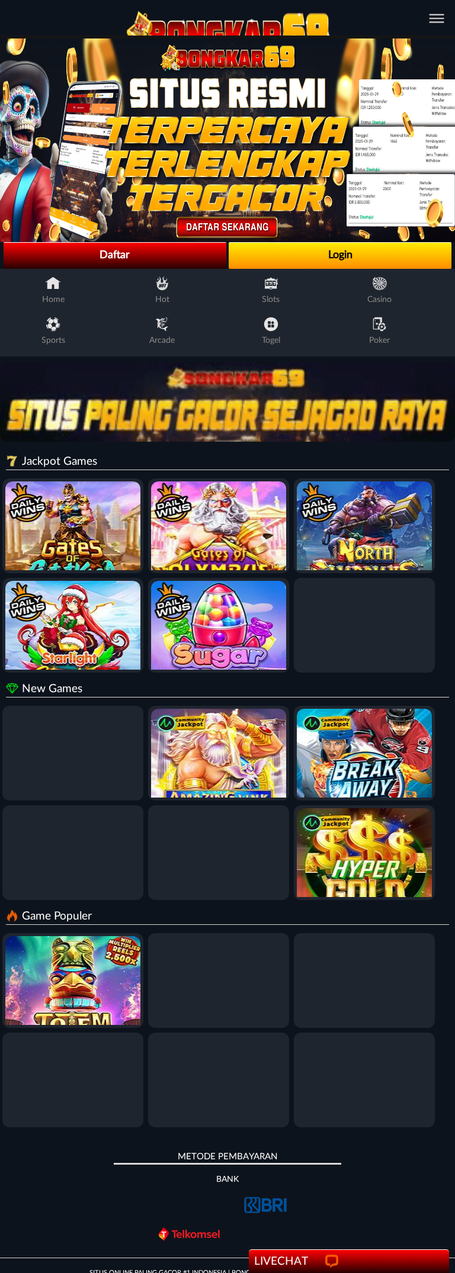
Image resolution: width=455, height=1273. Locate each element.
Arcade (162, 340)
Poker (379, 340)
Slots (271, 299)
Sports (53, 340)
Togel (271, 340)
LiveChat (281, 1261)
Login (340, 255)
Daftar (115, 255)
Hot (162, 299)
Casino (379, 299)
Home (53, 299)
